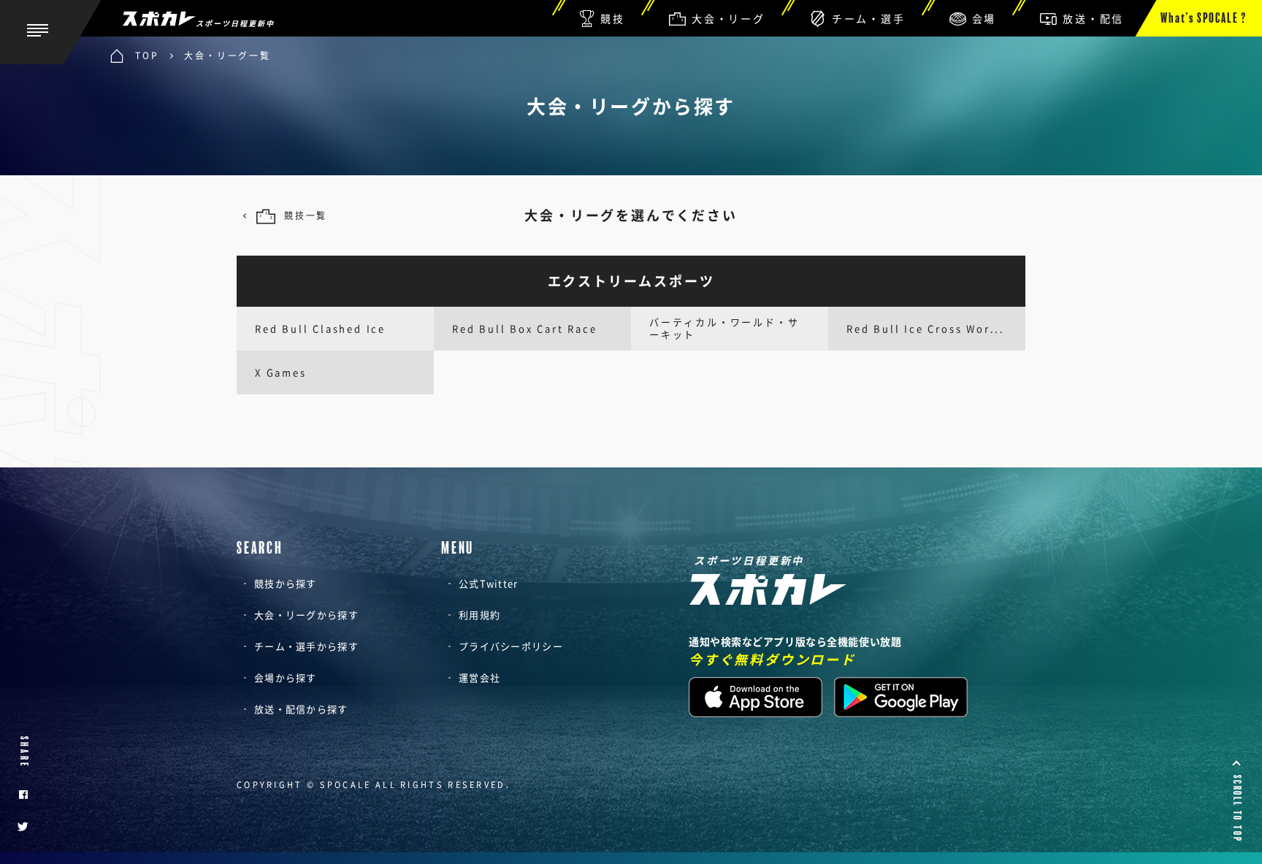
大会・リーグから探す (306, 615)
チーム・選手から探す (306, 646)
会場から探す (285, 677)
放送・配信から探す (301, 709)
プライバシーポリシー (511, 646)
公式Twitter (489, 583)
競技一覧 (305, 215)
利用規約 (479, 615)
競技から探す (285, 583)
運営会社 (479, 677)
